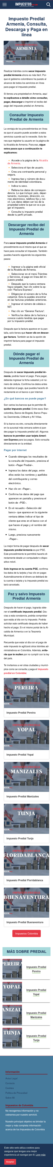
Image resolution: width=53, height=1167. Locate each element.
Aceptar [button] (10, 1162)
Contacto (10, 1083)
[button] (26, 933)
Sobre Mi (10, 1097)
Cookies (9, 1087)
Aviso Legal (11, 1078)
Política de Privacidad (16, 1092)
